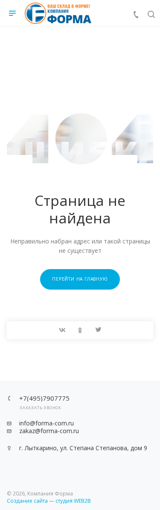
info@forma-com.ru (46, 423)
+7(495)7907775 (44, 398)
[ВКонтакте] (62, 330)
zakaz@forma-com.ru (49, 431)
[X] (98, 330)
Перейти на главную (80, 279)
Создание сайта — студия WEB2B (49, 500)
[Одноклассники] (80, 330)
